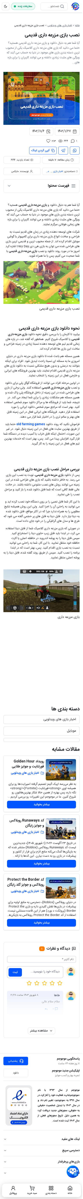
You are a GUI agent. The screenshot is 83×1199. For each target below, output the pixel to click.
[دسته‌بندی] (41, 740)
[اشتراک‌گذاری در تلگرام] (63, 150)
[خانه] (75, 6)
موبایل (71, 731)
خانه (77, 25)
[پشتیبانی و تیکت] (73, 1172)
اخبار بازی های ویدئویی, (56, 171)
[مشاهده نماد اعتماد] (18, 1105)
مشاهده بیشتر (39, 1030)
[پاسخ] (46, 1009)
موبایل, (47, 171)
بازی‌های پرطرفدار (69, 1161)
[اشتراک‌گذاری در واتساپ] (75, 150)
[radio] (29, 983)
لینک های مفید (71, 1139)
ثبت (15, 972)
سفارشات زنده (25, 6)
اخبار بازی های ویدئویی (59, 25)
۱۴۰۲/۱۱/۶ (38, 131)
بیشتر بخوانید (42, 804)
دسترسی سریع (71, 1150)
